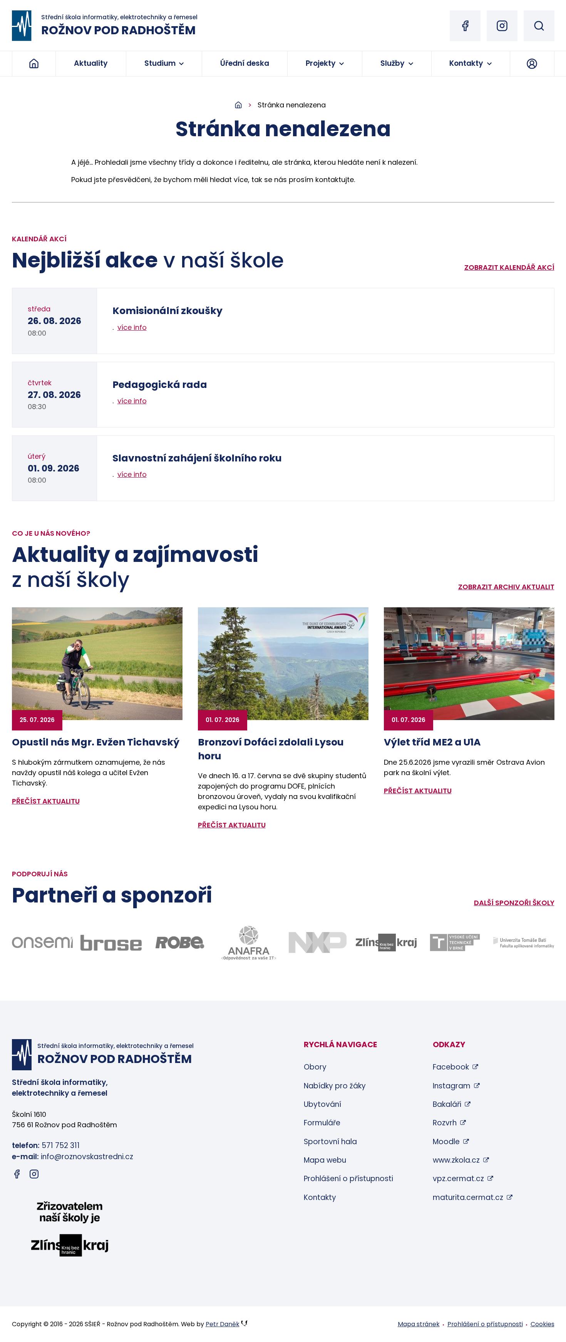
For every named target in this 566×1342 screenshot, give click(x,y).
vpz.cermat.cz (458, 1178)
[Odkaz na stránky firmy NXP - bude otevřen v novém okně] (317, 942)
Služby (392, 63)
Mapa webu (325, 1160)
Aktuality (91, 63)
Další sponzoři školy (514, 902)
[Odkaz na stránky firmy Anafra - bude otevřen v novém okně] (248, 942)
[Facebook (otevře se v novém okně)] (465, 25)
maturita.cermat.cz (468, 1197)
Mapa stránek (419, 1324)
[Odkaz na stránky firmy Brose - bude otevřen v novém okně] (111, 943)
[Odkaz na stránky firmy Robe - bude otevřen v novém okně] (180, 942)
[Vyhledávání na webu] (539, 25)
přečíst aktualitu (46, 801)
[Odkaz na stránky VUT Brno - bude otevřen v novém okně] (455, 942)
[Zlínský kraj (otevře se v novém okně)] (69, 1230)
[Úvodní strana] (246, 105)
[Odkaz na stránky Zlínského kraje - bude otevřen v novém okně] (386, 942)
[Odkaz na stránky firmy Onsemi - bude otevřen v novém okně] (42, 942)
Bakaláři (447, 1104)
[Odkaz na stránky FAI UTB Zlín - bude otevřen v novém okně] (523, 942)
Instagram (452, 1086)
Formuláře (322, 1123)
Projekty (321, 63)
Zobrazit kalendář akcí (509, 267)
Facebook (451, 1067)
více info (132, 327)
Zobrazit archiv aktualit (506, 587)
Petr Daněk (222, 1324)
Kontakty (466, 63)
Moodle (446, 1141)
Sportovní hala (330, 1141)
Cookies (542, 1324)
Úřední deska (244, 63)
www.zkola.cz (456, 1160)
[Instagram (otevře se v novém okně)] (502, 25)
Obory (315, 1067)
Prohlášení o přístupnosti (348, 1178)
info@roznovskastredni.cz (87, 1156)
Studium (160, 63)
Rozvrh (445, 1123)
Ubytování (322, 1104)
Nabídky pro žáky (335, 1086)
